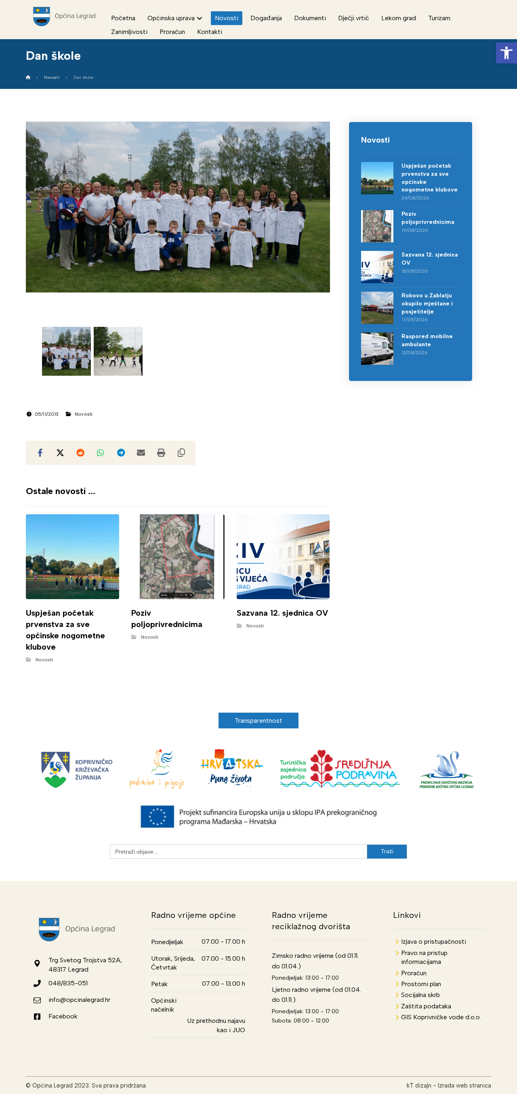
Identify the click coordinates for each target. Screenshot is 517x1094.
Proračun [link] (414, 973)
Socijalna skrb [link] (420, 995)
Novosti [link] (83, 414)
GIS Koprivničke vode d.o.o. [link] (441, 1017)
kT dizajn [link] (419, 1085)
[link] (506, 52)
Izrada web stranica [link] (464, 1085)
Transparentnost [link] (259, 720)
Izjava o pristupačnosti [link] (433, 941)
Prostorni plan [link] (421, 984)
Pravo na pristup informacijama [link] (424, 957)
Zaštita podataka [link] (426, 1006)
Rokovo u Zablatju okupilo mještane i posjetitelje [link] (427, 303)
